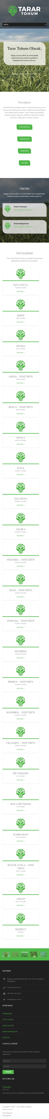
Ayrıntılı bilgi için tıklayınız (24, 74)
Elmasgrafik (7, 1115)
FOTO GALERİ (8, 1019)
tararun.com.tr (8, 1109)
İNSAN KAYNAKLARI (10, 1031)
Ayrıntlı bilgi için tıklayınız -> (24, 210)
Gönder (8, 1072)
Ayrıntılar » (21, 291)
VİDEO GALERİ (8, 1026)
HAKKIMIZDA (7, 1013)
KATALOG (6, 1037)
